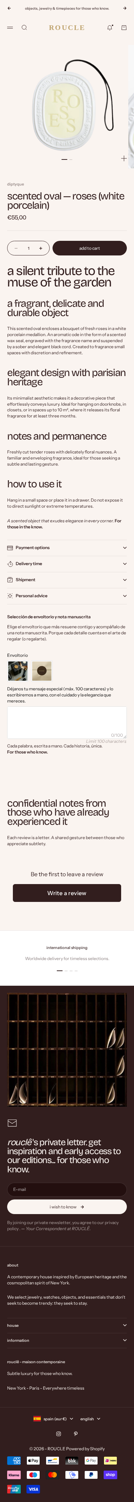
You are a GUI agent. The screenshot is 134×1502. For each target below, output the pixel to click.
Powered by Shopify (85, 1448)
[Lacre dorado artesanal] (18, 671)
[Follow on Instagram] (58, 1434)
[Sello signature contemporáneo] (42, 671)
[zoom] (124, 158)
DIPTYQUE (15, 184)
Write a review (67, 893)
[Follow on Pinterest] (76, 1434)
